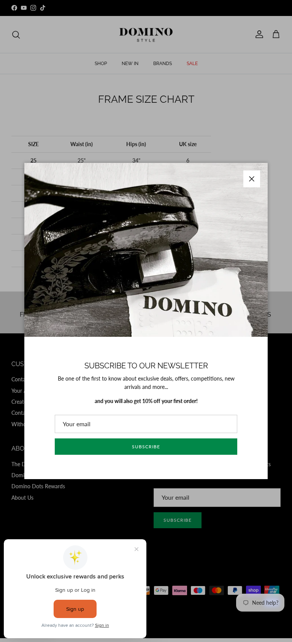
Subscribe (146, 446)
